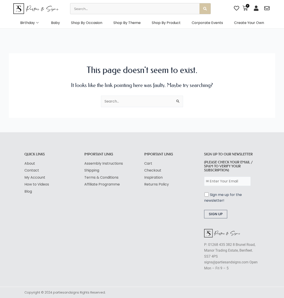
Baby (55, 22)
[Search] (205, 8)
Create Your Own (249, 22)
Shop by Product (166, 22)
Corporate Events (207, 22)
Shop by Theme (127, 22)
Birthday (27, 22)
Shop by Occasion (86, 22)
